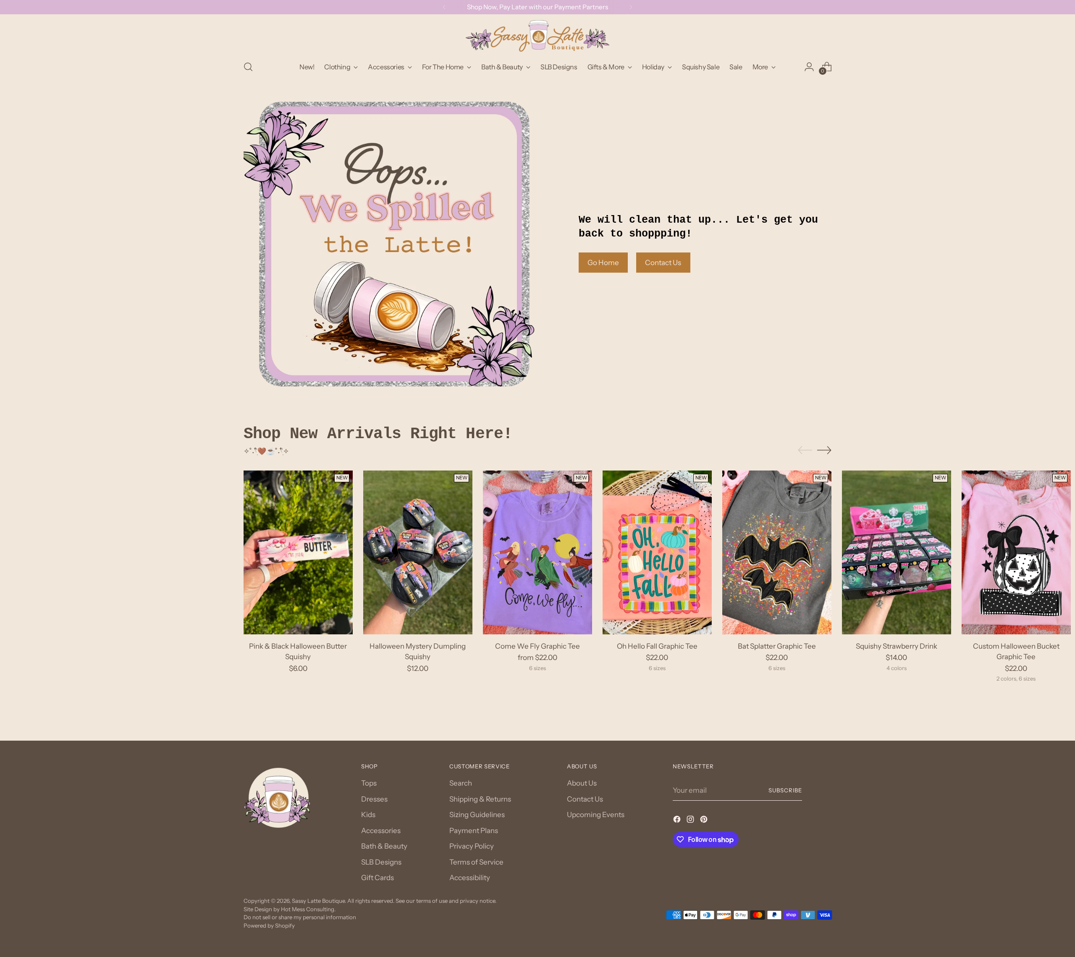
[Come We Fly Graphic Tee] (537, 552)
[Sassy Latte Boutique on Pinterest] (705, 821)
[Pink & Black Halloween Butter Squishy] (298, 552)
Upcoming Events (595, 814)
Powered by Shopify (269, 925)
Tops (369, 783)
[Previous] (444, 7)
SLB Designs (381, 862)
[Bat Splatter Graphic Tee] (776, 552)
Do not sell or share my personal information (300, 917)
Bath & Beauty (384, 846)
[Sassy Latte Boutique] (537, 36)
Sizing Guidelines (477, 814)
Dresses (374, 799)
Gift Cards (377, 877)
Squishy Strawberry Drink (896, 646)
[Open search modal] (248, 66)
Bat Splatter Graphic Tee (777, 646)
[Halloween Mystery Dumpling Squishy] (417, 552)
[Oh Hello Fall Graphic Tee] (657, 552)
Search (460, 783)
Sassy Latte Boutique (318, 900)
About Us (582, 783)
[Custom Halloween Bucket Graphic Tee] (1016, 552)
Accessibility (469, 877)
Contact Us (585, 799)
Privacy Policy (471, 846)
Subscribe (785, 790)
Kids (368, 814)
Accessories (381, 830)
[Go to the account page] (809, 66)
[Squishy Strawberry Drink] (896, 552)
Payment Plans (473, 830)
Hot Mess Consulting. (308, 909)
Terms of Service (476, 862)
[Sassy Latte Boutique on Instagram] (691, 821)
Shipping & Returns (480, 799)
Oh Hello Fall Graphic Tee (657, 646)
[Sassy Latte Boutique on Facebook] (678, 821)
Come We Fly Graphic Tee (537, 646)
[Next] (630, 7)
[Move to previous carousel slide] (805, 450)
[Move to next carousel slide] (824, 450)
